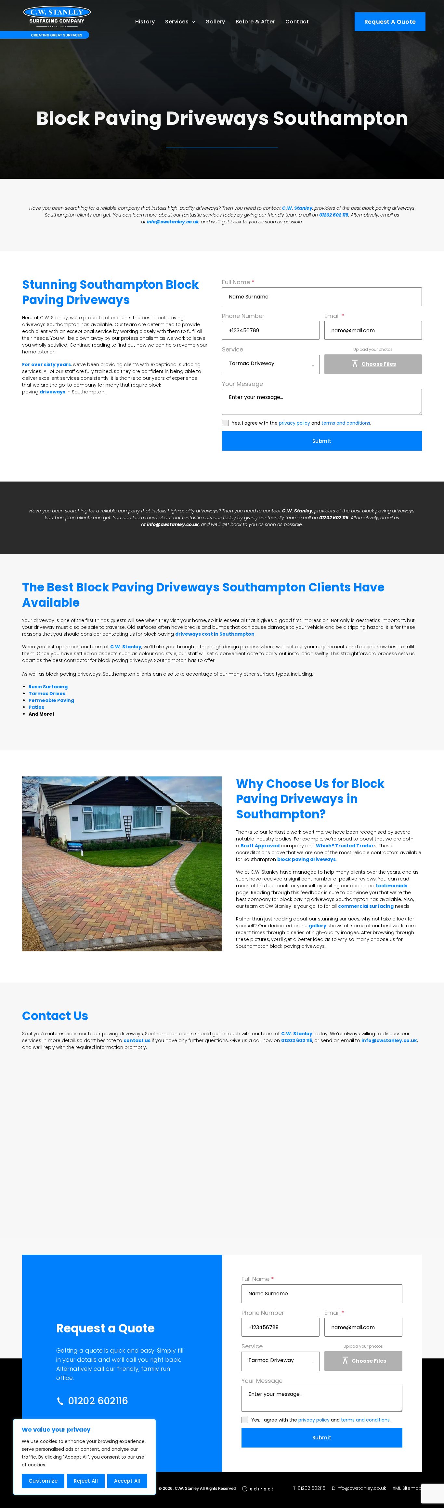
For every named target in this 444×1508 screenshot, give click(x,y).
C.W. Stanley (297, 208)
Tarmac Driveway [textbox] (251, 363)
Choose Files (378, 364)
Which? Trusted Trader (345, 845)
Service (232, 349)
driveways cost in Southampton (215, 634)
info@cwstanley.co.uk (173, 221)
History (145, 21)
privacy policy (294, 423)
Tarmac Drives (47, 693)
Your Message (242, 384)
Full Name (238, 282)
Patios (36, 707)
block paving (376, 511)
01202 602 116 (333, 215)
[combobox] (271, 364)
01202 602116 (311, 1488)
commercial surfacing (366, 906)
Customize (43, 1480)
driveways (52, 392)
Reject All (86, 1480)
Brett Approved (260, 845)
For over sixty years (46, 364)
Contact (297, 21)
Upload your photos (373, 349)
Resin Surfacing (48, 686)
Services (177, 21)
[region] (84, 1457)
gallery (317, 925)
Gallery (215, 21)
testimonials (391, 885)
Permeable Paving (51, 700)
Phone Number (243, 316)
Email (334, 316)
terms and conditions (345, 423)
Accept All (127, 1480)
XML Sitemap (407, 1488)
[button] (192, 21)
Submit (322, 441)
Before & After (255, 21)
